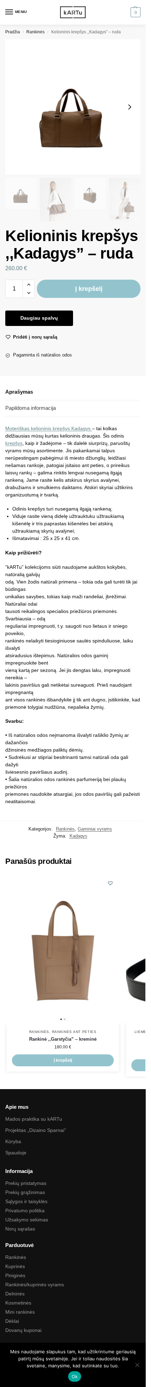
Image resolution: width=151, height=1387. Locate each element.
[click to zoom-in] (72, 106)
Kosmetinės (18, 1303)
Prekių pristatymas (25, 1183)
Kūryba (13, 1141)
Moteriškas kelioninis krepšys (38, 428)
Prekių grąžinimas (25, 1192)
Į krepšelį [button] (63, 1060)
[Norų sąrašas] (110, 883)
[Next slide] (129, 107)
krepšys (13, 443)
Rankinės (35, 31)
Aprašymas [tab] (19, 392)
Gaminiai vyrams (95, 829)
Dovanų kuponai (23, 1330)
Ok (75, 1376)
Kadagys (81, 428)
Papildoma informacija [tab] (30, 408)
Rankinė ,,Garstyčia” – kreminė (63, 1039)
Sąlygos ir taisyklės (26, 1201)
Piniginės (15, 1275)
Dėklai (12, 1321)
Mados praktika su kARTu (33, 1119)
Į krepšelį (89, 288)
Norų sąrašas (20, 1229)
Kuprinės (15, 1266)
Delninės (15, 1293)
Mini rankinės (20, 1312)
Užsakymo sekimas (26, 1219)
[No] (136, 1364)
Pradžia (12, 31)
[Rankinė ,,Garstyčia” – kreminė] (63, 949)
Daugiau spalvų (39, 318)
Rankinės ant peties (74, 1032)
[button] (134, 12)
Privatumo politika (25, 1210)
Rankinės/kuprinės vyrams (34, 1284)
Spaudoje (15, 1152)
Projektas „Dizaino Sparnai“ (35, 1130)
